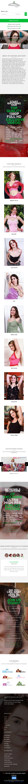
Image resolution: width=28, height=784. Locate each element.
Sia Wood (14, 401)
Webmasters (7, 766)
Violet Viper (14, 435)
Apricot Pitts (14, 200)
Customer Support (8, 754)
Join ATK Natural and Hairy (14, 139)
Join (5, 729)
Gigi (14, 301)
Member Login (4, 11)
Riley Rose (14, 368)
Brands (5, 727)
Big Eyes (14, 234)
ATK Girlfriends (7, 741)
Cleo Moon (14, 267)
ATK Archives (7, 735)
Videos (5, 723)
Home (5, 717)
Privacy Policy (7, 760)
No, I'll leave (21, 781)
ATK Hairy (6, 743)
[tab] (7, 555)
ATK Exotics (6, 737)
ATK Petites (6, 745)
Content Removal (8, 762)
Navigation (14, 20)
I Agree (14, 778)
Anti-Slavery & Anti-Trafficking (10, 764)
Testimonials (7, 725)
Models (5, 721)
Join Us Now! (14, 147)
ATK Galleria (7, 739)
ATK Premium (7, 747)
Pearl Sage (14, 334)
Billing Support (7, 756)
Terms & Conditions (8, 758)
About (5, 719)
